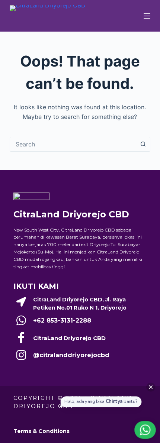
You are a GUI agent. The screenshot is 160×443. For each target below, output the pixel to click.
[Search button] (143, 144)
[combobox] (73, 144)
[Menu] (147, 16)
